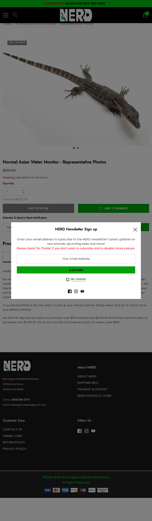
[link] (70, 291)
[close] (135, 230)
